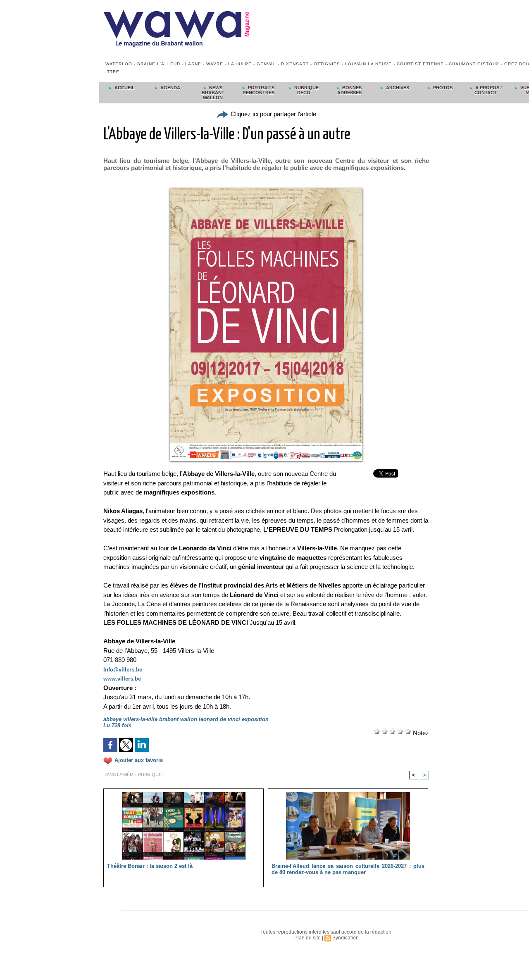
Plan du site (307, 938)
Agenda (169, 87)
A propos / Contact (488, 90)
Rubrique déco (306, 90)
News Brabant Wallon (213, 92)
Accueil (124, 87)
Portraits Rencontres (258, 90)
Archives (397, 87)
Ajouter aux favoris (138, 760)
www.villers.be (122, 679)
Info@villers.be (122, 670)
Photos (442, 87)
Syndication (345, 938)
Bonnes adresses (349, 90)
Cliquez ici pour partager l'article (272, 113)
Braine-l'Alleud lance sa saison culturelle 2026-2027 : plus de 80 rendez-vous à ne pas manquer (348, 869)
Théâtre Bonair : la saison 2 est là (150, 866)
